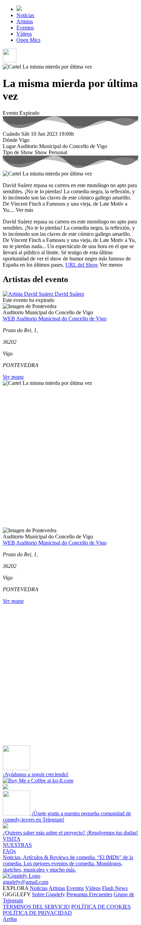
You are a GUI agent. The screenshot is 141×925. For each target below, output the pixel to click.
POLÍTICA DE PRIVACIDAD (37, 913)
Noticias (25, 15)
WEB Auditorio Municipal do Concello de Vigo (54, 318)
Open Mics (28, 40)
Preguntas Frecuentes (89, 894)
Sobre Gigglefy (48, 894)
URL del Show (81, 265)
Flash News (115, 888)
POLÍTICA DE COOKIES (101, 907)
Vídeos (24, 34)
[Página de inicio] (19, 9)
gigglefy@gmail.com (25, 882)
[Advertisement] (70, 456)
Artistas (24, 21)
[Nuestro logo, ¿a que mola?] (21, 876)
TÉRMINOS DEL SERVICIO (36, 907)
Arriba (10, 919)
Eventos (25, 28)
